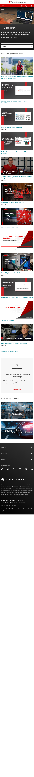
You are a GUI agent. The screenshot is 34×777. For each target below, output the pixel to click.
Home (2, 9)
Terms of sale (4, 502)
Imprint (14, 505)
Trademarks (22, 502)
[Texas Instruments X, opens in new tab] (14, 470)
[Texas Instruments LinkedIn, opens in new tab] (20, 470)
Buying (3, 459)
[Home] (17, 2)
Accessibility (4, 500)
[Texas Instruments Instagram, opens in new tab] (2, 470)
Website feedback (5, 505)
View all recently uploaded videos (9, 351)
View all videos (17, 42)
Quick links (4, 453)
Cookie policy (13, 500)
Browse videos (17, 389)
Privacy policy (21, 500)
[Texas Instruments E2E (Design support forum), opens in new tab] (26, 470)
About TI (3, 447)
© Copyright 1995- (7, 509)
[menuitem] (12, 5)
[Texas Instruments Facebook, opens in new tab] (8, 470)
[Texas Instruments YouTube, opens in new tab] (32, 470)
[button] (3, 5)
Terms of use (13, 502)
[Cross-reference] (17, 5)
